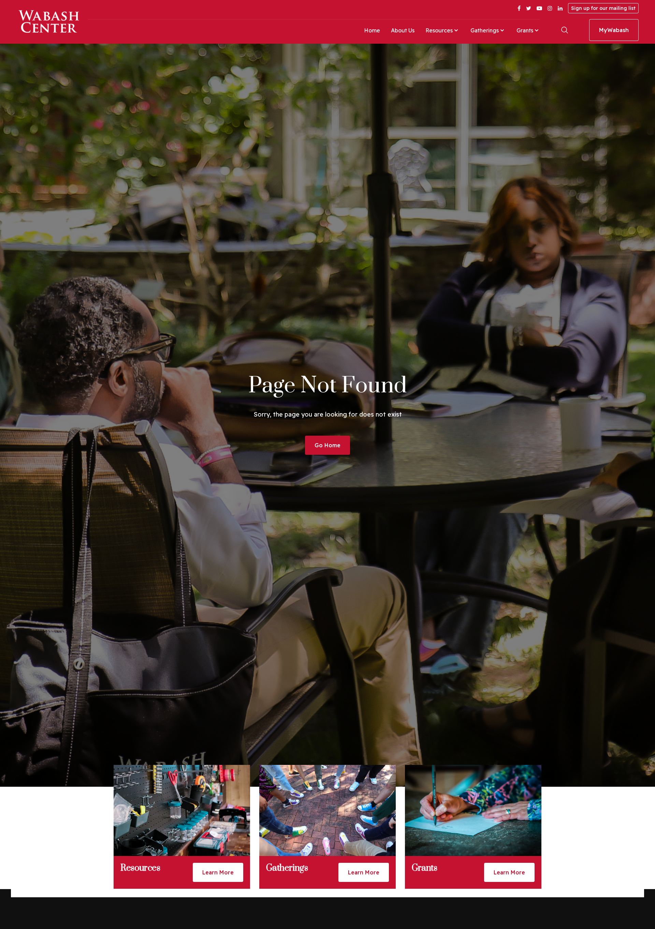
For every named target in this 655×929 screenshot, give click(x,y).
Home (372, 30)
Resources (439, 30)
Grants (524, 30)
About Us (402, 30)
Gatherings (484, 30)
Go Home (327, 445)
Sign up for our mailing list (603, 8)
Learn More (218, 872)
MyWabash (614, 30)
